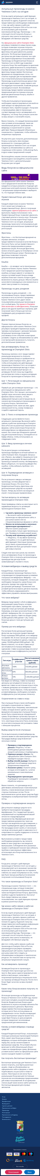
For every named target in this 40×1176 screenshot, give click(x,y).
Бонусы (4, 1099)
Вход (29, 1172)
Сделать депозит (7, 1106)
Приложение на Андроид (10, 1115)
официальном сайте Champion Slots (19, 43)
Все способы (20, 1166)
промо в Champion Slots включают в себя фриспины (18, 305)
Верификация (6, 1101)
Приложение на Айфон (9, 1108)
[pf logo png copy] (20, 1142)
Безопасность (6, 1119)
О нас (3, 1097)
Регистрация (14, 1172)
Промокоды (5, 1110)
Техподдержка (6, 1117)
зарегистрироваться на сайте (24, 210)
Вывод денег (6, 1103)
